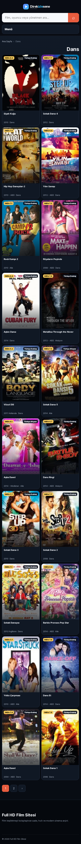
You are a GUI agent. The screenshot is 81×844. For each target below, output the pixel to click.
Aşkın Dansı (10, 331)
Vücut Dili (9, 404)
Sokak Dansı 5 (50, 404)
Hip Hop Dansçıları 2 (14, 186)
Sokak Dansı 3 (11, 550)
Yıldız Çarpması (12, 695)
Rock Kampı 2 (11, 259)
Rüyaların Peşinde (52, 259)
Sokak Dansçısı (11, 622)
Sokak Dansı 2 (50, 550)
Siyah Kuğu (10, 113)
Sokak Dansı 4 (50, 113)
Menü (8, 29)
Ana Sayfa (7, 41)
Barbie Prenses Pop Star (56, 622)
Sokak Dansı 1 (50, 768)
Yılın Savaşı (49, 186)
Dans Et (47, 695)
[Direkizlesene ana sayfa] (40, 6)
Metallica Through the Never (58, 331)
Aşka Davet (10, 477)
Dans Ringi (48, 477)
